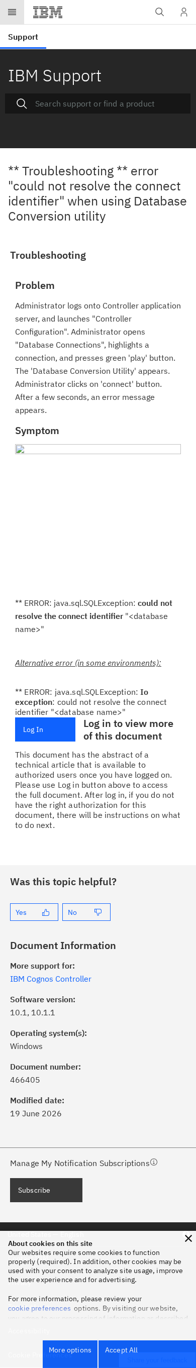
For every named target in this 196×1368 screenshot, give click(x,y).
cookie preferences (39, 1308)
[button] (188, 1238)
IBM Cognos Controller (50, 979)
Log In (33, 729)
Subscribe (34, 1190)
